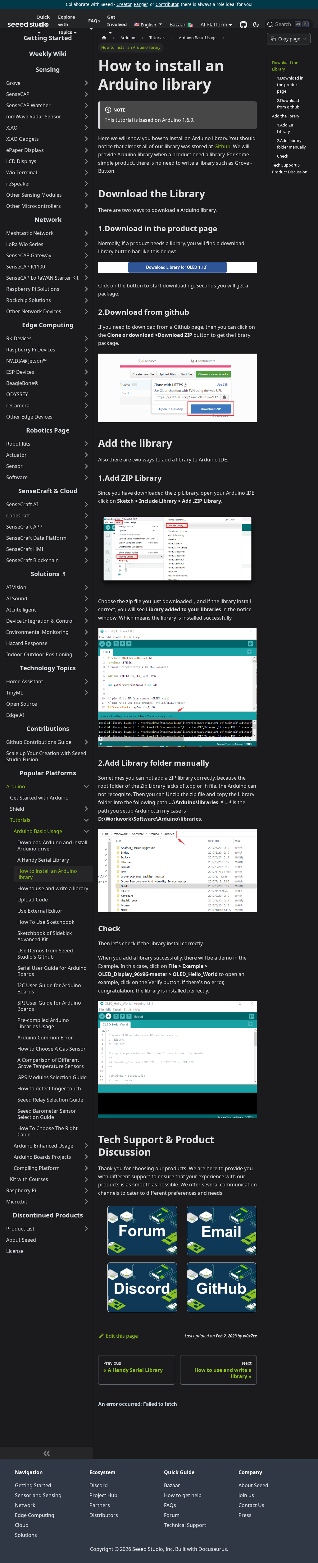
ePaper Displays (25, 150)
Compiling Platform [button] (37, 1168)
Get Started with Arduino (39, 797)
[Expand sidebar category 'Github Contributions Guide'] (86, 742)
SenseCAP (18, 94)
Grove (13, 83)
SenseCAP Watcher (28, 105)
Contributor (167, 4)
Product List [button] (20, 1228)
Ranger (141, 4)
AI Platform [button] (214, 24)
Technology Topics (48, 668)
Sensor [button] (14, 466)
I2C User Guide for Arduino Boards (49, 988)
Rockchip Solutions (28, 300)
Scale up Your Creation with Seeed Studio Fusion (46, 756)
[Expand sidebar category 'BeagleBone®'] (86, 383)
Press (245, 1515)
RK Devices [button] (19, 338)
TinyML (14, 692)
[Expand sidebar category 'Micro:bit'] (86, 1202)
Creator (123, 4)
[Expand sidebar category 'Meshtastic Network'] (86, 233)
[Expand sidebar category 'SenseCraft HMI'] (86, 549)
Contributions (47, 728)
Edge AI (15, 715)
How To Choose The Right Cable (47, 1131)
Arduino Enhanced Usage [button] (43, 1145)
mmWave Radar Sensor (33, 116)
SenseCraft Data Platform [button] (36, 537)
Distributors (103, 1515)
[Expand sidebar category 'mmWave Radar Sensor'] (86, 116)
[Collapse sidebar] (46, 1453)
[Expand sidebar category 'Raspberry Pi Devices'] (86, 350)
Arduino (15, 786)
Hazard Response (27, 643)
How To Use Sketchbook (46, 922)
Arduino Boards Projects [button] (42, 1156)
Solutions (45, 574)
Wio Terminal (21, 172)
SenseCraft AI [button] (22, 504)
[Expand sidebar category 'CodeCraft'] (86, 515)
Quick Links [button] (43, 20)
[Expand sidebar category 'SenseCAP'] (86, 94)
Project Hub (103, 1495)
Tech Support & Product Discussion (289, 168)
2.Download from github (288, 104)
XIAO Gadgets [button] (22, 138)
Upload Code (32, 899)
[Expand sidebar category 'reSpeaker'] (86, 184)
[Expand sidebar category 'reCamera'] (86, 405)
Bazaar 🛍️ (181, 24)
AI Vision (16, 587)
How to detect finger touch (49, 1088)
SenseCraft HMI (24, 549)
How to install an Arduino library (47, 874)
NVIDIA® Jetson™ (26, 360)
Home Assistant (24, 681)
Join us (246, 1495)
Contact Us (251, 1505)
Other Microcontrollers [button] (33, 206)
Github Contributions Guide (38, 742)
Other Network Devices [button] (33, 311)
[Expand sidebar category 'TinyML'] (86, 693)
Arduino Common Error (45, 1037)
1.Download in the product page (290, 84)
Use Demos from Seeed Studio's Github (45, 953)
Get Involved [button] (117, 20)
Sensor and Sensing (38, 1495)
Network (47, 219)
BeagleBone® (22, 383)
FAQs (170, 1505)
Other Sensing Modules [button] (34, 194)
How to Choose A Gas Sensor (51, 1048)
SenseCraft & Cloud (48, 491)
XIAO (12, 127)
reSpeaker (18, 183)
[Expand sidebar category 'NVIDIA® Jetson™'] (86, 361)
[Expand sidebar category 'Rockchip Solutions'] (86, 300)
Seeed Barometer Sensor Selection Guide (46, 1114)
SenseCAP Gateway (28, 255)
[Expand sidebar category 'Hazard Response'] (86, 643)
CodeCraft (18, 515)
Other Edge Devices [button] (29, 416)
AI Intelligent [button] (21, 609)
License (15, 1251)
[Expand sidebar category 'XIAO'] (86, 128)
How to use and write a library (52, 888)
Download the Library (285, 66)
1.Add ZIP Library (285, 128)
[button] (148, 24)
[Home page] (104, 38)
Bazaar (172, 1485)
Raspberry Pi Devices (30, 349)
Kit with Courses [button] (29, 1179)
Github (222, 146)
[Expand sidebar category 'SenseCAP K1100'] (86, 267)
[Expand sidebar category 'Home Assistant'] (86, 681)
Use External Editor (39, 910)
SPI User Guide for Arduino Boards (49, 1005)
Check (282, 156)
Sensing (48, 69)
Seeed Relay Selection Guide (50, 1099)
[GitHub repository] (243, 25)
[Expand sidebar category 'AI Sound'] (86, 598)
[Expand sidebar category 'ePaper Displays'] (86, 150)
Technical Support (185, 1525)
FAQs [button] (94, 20)
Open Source (21, 703)
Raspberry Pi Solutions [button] (32, 289)
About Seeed (21, 1239)
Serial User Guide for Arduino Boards (52, 971)
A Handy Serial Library (43, 859)
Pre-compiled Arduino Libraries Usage (43, 1023)
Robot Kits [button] (18, 443)
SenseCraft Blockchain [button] (32, 560)
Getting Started (48, 38)
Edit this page (122, 1335)
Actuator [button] (16, 454)
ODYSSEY (17, 394)
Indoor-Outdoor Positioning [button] (39, 654)
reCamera (18, 405)
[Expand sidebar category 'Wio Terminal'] (86, 172)
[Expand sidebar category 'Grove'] (86, 83)
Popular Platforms (48, 773)
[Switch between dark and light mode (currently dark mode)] (256, 25)
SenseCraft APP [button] (24, 526)
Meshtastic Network (30, 233)
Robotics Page (48, 430)
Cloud (22, 1525)
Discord (98, 1485)
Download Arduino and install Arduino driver (52, 845)
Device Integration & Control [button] (40, 620)
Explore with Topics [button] (66, 24)
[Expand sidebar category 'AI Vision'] (86, 587)
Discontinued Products (48, 1215)
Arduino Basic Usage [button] (38, 831)
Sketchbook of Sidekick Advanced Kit (44, 936)
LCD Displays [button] (21, 161)
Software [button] (17, 477)
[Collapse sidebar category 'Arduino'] (86, 786)
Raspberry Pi (21, 1190)
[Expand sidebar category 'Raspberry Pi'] (86, 1190)
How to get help (183, 1495)
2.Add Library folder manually (291, 144)
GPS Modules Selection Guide (52, 1077)
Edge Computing (48, 325)
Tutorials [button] (20, 820)
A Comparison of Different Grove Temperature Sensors (50, 1063)
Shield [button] (17, 808)
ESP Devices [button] (20, 372)
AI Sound (16, 598)
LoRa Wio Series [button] (24, 244)
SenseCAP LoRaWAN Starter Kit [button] (42, 277)
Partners (99, 1505)
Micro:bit (16, 1201)
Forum (171, 1515)
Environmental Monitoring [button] (37, 632)
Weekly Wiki (47, 53)
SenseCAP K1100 (25, 266)
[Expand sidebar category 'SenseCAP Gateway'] (86, 255)
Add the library (285, 116)
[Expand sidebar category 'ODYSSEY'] (86, 394)
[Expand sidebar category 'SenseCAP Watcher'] (86, 105)
